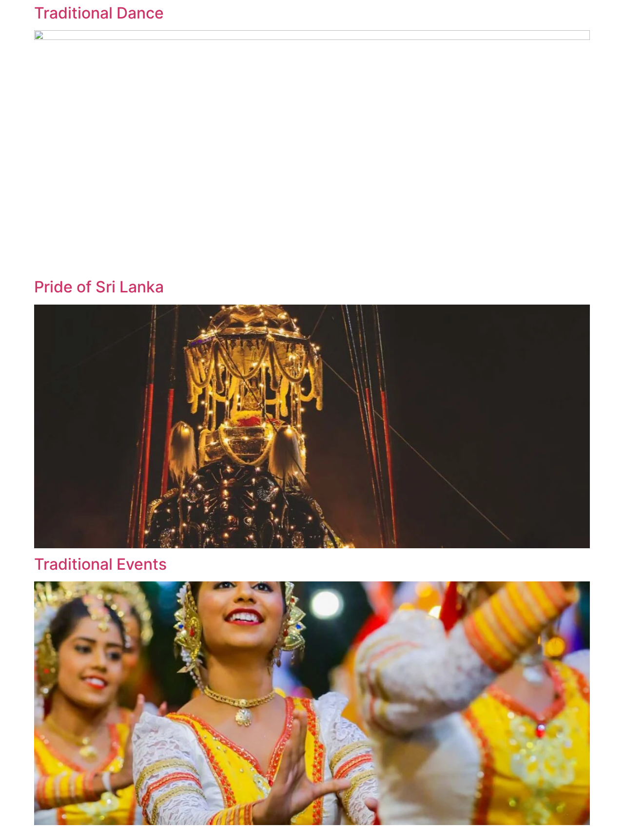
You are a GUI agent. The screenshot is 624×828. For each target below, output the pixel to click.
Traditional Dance (99, 12)
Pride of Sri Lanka (99, 286)
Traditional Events (100, 564)
